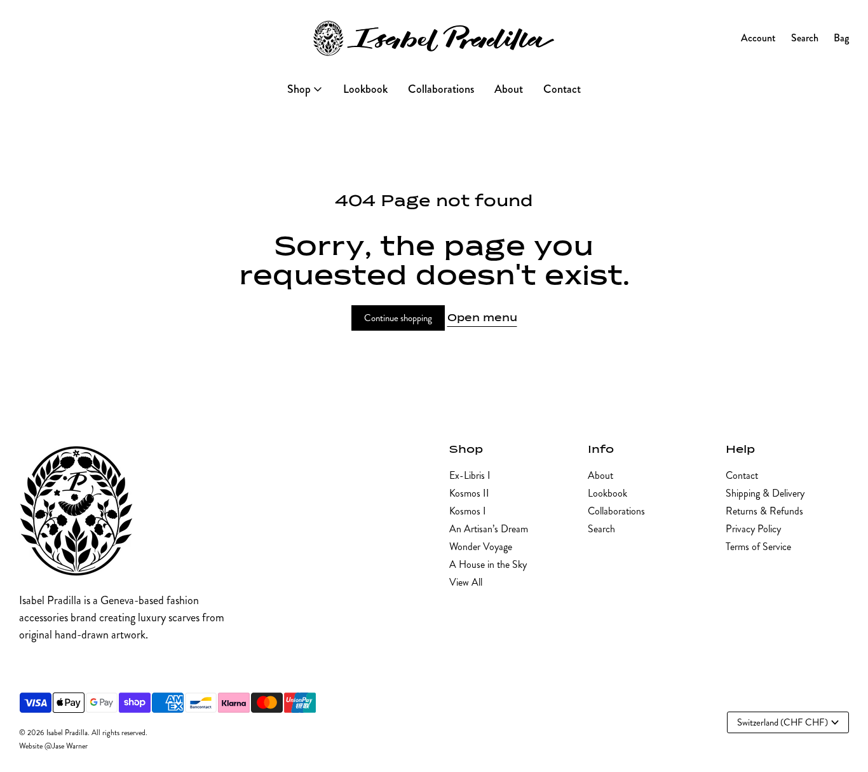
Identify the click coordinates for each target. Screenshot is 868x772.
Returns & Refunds (764, 511)
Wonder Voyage (480, 546)
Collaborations (616, 511)
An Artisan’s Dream (488, 528)
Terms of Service (758, 546)
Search (601, 528)
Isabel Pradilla (67, 732)
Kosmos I (467, 511)
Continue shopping (398, 318)
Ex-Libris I (470, 475)
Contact (742, 475)
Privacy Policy (753, 528)
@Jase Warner (66, 746)
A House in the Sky (488, 564)
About (600, 475)
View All (465, 582)
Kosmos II (469, 493)
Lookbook (607, 493)
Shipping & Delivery (765, 493)
